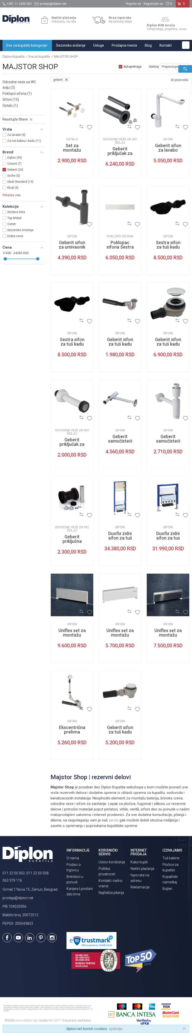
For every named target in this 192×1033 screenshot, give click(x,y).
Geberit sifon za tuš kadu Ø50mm (120, 344)
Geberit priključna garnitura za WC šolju (72, 544)
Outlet (11, 224)
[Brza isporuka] (98, 20)
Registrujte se (153, 4)
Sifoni (10, 99)
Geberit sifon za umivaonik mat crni (72, 247)
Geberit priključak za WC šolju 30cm (120, 156)
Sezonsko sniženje (20, 230)
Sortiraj (154, 66)
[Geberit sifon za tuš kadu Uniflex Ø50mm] (120, 692)
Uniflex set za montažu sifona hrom (168, 635)
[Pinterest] (41, 937)
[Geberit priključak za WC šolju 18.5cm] (72, 401)
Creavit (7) (14, 163)
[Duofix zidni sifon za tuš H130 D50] (120, 498)
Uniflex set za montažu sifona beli (120, 635)
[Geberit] (58, 127)
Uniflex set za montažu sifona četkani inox (72, 637)
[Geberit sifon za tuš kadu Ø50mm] (120, 304)
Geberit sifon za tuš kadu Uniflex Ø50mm (120, 734)
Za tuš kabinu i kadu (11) (24, 141)
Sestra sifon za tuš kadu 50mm (72, 344)
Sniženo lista (16, 212)
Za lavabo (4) (16, 135)
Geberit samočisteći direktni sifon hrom (120, 443)
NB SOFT (54, 1020)
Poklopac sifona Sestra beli (120, 247)
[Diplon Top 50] (141, 961)
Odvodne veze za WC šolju (19, 84)
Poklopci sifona (17, 93)
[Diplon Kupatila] (16, 19)
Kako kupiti (139, 862)
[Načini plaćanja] (44, 20)
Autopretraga (133, 66)
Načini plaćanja (142, 869)
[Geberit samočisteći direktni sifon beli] (168, 401)
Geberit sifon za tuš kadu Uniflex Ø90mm (168, 346)
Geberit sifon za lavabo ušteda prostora (168, 152)
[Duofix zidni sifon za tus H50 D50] (168, 498)
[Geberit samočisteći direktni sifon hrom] (120, 401)
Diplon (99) (14, 157)
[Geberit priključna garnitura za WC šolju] (72, 498)
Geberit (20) (15, 169)
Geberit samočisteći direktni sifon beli (168, 443)
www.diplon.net (26, 1020)
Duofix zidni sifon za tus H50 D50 (168, 538)
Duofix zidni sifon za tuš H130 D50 (120, 538)
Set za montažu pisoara (72, 150)
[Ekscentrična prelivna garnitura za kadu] (72, 692)
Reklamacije (140, 887)
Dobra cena (15, 236)
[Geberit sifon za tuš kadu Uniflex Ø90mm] (168, 304)
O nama (72, 858)
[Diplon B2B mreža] (165, 19)
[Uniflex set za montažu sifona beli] (120, 595)
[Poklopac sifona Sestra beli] (120, 207)
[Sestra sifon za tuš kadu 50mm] (72, 304)
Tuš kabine (170, 858)
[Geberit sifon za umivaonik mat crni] (72, 207)
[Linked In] (29, 937)
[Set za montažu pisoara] (72, 110)
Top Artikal (14, 218)
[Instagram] (52, 937)
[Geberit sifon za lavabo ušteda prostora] (168, 110)
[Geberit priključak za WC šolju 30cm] (120, 110)
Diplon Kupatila (13, 56)
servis (113, 820)
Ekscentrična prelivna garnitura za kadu (72, 734)
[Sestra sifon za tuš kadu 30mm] (168, 207)
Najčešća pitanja (111, 893)
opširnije (115, 1028)
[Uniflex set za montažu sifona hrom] (168, 595)
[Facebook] (7, 937)
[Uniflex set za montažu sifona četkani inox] (72, 595)
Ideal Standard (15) (20, 181)
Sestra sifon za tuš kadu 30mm (168, 247)
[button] (186, 45)
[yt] (18, 937)
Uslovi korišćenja (111, 862)
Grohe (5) (13, 175)
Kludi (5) (12, 187)
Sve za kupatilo (39, 56)
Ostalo (10, 106)
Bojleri (167, 889)
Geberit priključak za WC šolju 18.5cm (72, 447)
